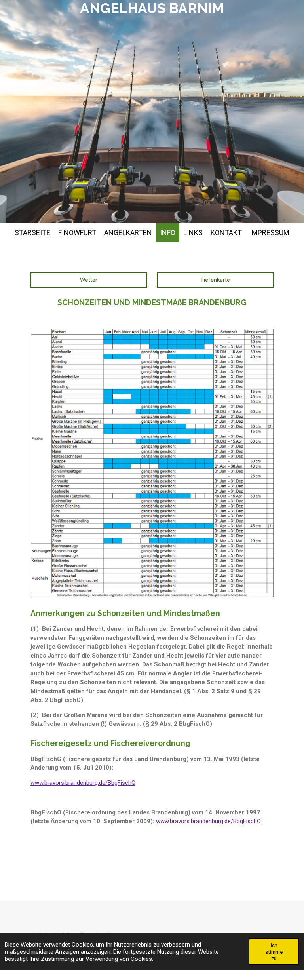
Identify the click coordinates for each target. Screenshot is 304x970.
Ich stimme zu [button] (274, 951)
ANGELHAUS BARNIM (152, 8)
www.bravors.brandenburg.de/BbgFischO (208, 821)
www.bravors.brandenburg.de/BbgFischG (82, 782)
